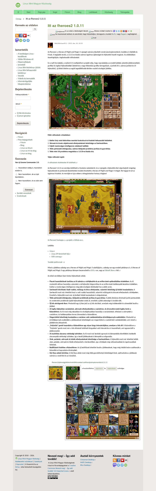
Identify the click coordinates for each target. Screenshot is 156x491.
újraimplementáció (96, 362)
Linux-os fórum (26, 148)
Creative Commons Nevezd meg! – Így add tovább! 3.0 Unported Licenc (62, 468)
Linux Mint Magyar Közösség (37, 3)
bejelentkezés (112, 368)
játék (67, 362)
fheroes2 (55, 362)
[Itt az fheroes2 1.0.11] (56, 373)
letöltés (75, 362)
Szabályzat (38, 462)
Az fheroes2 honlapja (56, 240)
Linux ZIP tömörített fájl (60, 254)
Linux (52, 251)
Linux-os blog (25, 153)
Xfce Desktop (85, 465)
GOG (93, 270)
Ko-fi (114, 34)
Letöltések (93, 12)
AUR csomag (56, 257)
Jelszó (19, 104)
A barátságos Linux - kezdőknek (26, 55)
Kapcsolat (20, 464)
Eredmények (21, 196)
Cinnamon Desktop (88, 460)
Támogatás (124, 12)
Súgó (55, 12)
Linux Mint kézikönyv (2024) (29, 67)
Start (28, 12)
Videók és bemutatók (26, 78)
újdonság (61, 362)
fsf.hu (18, 467)
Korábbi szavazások (24, 193)
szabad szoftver (83, 362)
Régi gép (41, 12)
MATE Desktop (86, 462)
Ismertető (21, 64)
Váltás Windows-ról (25, 59)
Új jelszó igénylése (23, 116)
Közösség (109, 12)
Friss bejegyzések (25, 139)
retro (70, 362)
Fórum (67, 12)
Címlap (18, 19)
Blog (79, 12)
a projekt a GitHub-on (74, 240)
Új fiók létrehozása (24, 113)
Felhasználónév (22, 94)
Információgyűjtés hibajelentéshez (25, 82)
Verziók (21, 75)
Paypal (124, 34)
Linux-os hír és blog (28, 150)
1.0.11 (105, 362)
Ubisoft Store (110, 270)
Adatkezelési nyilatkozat (24, 462)
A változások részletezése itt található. (62, 163)
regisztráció (99, 368)
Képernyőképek (24, 62)
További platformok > (56, 262)
